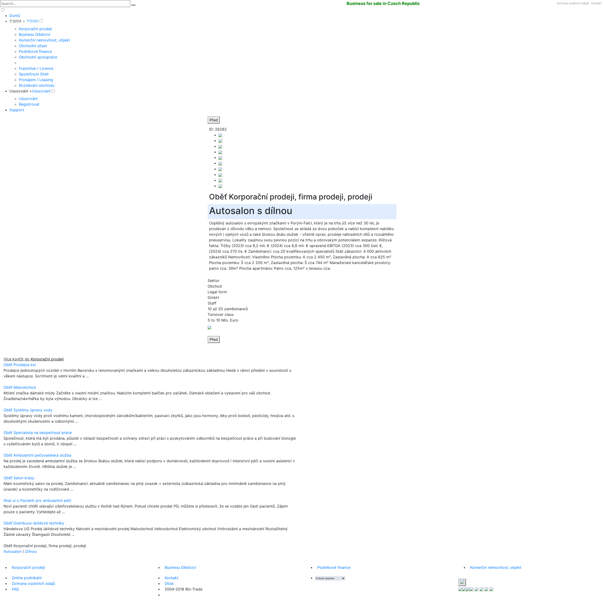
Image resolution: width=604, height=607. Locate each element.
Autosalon (12, 551)
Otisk (169, 583)
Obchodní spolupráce (38, 57)
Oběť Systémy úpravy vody (28, 410)
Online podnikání (27, 577)
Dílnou (31, 551)
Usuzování (41, 91)
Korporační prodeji (35, 28)
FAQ (15, 589)
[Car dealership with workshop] (220, 174)
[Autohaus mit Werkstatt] (220, 134)
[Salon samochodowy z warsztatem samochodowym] (220, 146)
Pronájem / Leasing (36, 79)
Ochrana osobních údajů (573, 3)
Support (16, 109)
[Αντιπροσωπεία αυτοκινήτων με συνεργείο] (220, 163)
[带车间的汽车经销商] (220, 168)
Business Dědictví (34, 34)
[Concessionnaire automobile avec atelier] (220, 157)
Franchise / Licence (36, 68)
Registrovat (29, 104)
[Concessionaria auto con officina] (220, 151)
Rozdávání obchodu (37, 85)
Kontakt (596, 3)
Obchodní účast (33, 45)
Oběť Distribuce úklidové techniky (34, 523)
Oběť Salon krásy (19, 477)
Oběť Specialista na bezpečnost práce (38, 432)
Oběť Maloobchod (20, 387)
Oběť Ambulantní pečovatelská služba (37, 455)
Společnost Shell (34, 74)
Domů (14, 15)
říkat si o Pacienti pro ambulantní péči (37, 500)
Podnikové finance (35, 51)
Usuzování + (20, 91)
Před (214, 120)
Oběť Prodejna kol (20, 364)
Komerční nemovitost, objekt (44, 40)
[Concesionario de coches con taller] (220, 140)
